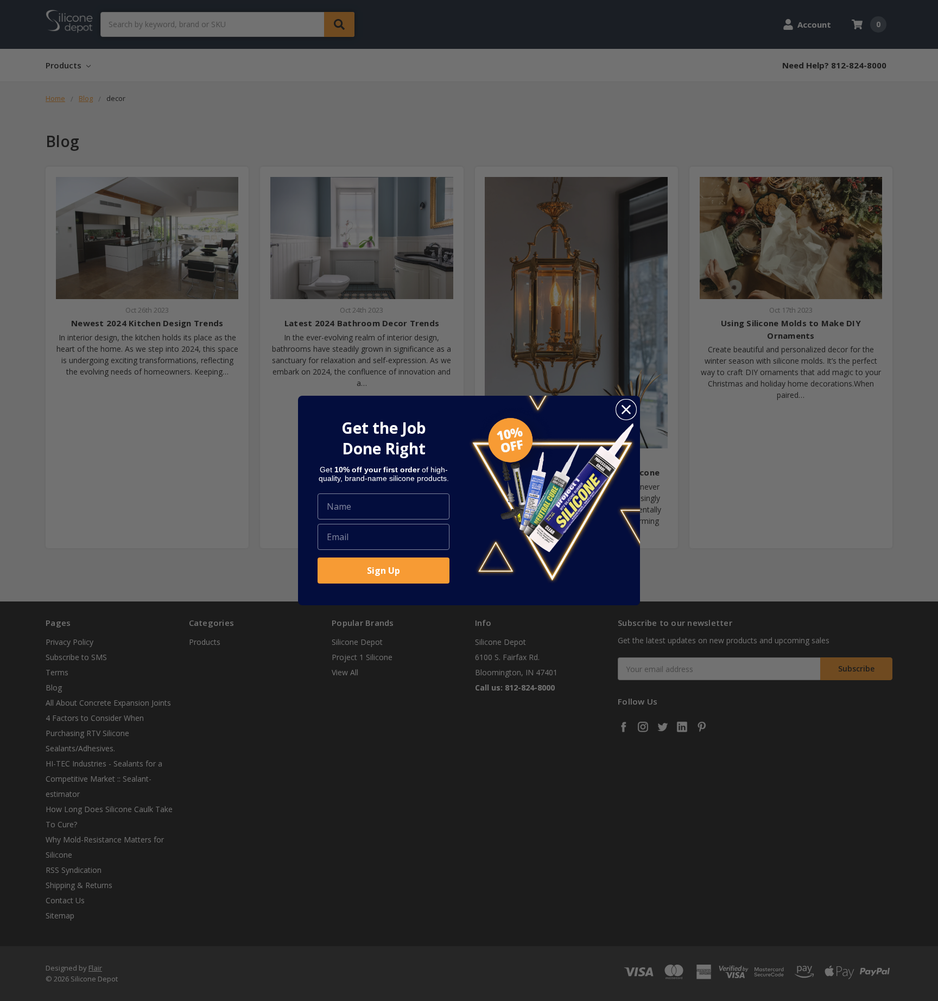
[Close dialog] (626, 409)
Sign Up (383, 570)
